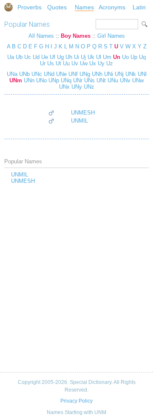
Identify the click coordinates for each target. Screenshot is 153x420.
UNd (48, 74)
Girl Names (111, 36)
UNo (40, 80)
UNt (100, 80)
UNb (23, 74)
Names (84, 7)
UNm (15, 80)
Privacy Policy (76, 401)
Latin (139, 7)
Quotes (57, 7)
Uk (91, 57)
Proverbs (29, 7)
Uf (52, 57)
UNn (28, 80)
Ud (36, 57)
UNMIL (79, 121)
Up (133, 57)
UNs (88, 80)
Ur (42, 63)
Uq (142, 57)
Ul (98, 57)
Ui (76, 57)
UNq (65, 80)
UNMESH (83, 112)
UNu (112, 80)
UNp (53, 80)
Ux (92, 63)
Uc (27, 57)
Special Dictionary (8, 7)
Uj (83, 57)
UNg (84, 74)
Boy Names (76, 36)
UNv (124, 80)
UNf (72, 74)
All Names (41, 36)
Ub (19, 57)
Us (50, 63)
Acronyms (112, 7)
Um (107, 57)
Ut (58, 63)
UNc (36, 74)
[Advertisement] (76, 278)
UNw (137, 80)
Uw (84, 63)
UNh (96, 74)
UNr (76, 80)
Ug (60, 57)
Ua (10, 57)
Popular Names (27, 24)
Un (116, 57)
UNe (60, 74)
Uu (66, 63)
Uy (101, 63)
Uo (125, 57)
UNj (118, 74)
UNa (12, 74)
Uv (74, 63)
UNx (64, 87)
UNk (130, 74)
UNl (141, 74)
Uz (109, 63)
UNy (76, 87)
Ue (44, 57)
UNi (107, 74)
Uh (68, 57)
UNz (88, 87)
